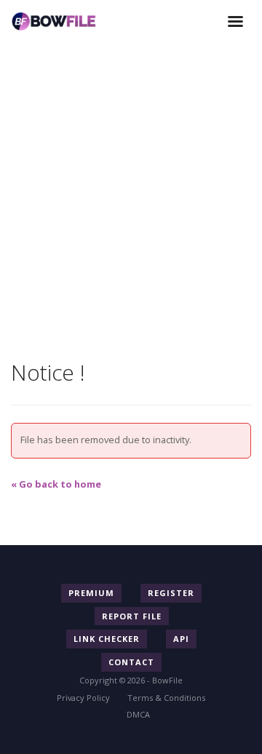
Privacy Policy (83, 697)
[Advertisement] (131, 175)
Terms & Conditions (166, 697)
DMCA (138, 714)
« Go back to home (56, 484)
